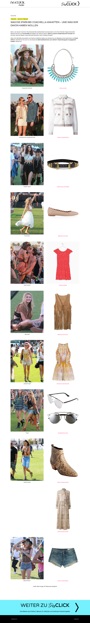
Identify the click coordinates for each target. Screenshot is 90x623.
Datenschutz (14, 619)
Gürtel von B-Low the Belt (63, 186)
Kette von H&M (62, 88)
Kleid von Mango (63, 285)
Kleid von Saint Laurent (63, 531)
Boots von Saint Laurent (62, 482)
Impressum (76, 619)
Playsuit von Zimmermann (63, 383)
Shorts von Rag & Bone (63, 580)
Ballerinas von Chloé (63, 235)
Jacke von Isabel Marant (63, 137)
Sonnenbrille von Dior (63, 433)
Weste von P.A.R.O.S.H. (63, 334)
